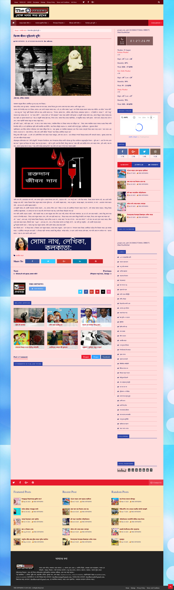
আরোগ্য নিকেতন (124, 276)
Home (16, 2)
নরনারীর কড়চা (123, 340)
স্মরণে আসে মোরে (124, 428)
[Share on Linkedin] (80, 261)
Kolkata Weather (123, 52)
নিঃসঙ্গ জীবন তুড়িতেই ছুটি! (27, 36)
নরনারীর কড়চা (23, 30)
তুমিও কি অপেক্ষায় (20, 325)
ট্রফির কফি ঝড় (123, 326)
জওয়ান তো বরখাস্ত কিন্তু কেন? (91, 325)
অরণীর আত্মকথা (123, 271)
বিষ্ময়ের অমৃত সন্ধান (125, 373)
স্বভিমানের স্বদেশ (124, 424)
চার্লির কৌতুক (123, 299)
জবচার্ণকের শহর (123, 313)
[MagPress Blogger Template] (31, 12)
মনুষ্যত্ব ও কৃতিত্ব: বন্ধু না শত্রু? (92, 347)
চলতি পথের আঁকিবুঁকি (124, 294)
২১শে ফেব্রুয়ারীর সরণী (125, 257)
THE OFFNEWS (18, 588)
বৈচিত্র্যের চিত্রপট (124, 377)
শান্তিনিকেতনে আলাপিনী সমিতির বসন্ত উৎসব (132, 519)
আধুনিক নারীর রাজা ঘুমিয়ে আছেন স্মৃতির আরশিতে (35, 539)
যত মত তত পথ (123, 387)
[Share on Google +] (64, 261)
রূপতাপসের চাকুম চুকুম (125, 396)
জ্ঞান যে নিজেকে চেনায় (27, 529)
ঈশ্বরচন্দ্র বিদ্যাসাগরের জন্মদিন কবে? (32, 499)
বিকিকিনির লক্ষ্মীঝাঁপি (124, 363)
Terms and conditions (63, 2)
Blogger (86, 357)
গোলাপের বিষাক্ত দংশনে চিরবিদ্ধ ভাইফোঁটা (27, 347)
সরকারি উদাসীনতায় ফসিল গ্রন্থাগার (129, 529)
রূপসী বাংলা (122, 401)
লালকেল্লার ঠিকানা (124, 410)
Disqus (95, 357)
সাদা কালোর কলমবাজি (125, 414)
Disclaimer (36, 2)
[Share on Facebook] (32, 261)
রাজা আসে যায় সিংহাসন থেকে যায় (136, 181)
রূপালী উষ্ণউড (123, 405)
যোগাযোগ (29, 2)
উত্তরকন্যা (122, 280)
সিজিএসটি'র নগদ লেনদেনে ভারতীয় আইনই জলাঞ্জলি (133, 509)
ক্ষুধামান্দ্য (122, 539)
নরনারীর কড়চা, (49, 41)
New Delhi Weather (124, 71)
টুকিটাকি (121, 322)
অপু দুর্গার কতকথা (124, 266)
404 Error (74, 2)
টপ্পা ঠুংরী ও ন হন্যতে (125, 317)
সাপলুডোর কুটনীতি (124, 419)
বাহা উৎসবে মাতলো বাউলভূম (127, 499)
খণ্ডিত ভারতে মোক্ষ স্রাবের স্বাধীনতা (137, 170)
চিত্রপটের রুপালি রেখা (125, 303)
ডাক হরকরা (122, 331)
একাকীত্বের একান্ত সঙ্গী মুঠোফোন (58, 347)
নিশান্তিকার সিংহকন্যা (125, 350)
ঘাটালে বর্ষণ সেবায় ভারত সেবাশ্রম (136, 203)
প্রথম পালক (122, 354)
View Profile (38, 289)
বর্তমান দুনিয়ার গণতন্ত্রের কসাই (30, 509)
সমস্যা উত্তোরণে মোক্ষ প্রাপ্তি (30, 519)
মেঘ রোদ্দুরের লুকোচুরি (125, 382)
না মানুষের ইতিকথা (124, 345)
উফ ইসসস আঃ (123, 285)
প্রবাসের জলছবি (124, 359)
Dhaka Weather (122, 89)
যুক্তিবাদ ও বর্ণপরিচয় (124, 391)
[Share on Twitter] (48, 261)
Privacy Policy (51, 2)
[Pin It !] (96, 261)
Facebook (106, 357)
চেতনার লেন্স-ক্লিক (124, 308)
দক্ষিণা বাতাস (123, 336)
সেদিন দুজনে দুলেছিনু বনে (55, 325)
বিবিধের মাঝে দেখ (124, 368)
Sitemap (43, 2)
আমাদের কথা (22, 2)
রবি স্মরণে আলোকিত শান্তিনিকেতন (136, 192)
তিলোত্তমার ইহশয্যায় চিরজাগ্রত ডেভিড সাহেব (140, 215)
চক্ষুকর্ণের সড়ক (123, 289)
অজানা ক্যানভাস (124, 262)
